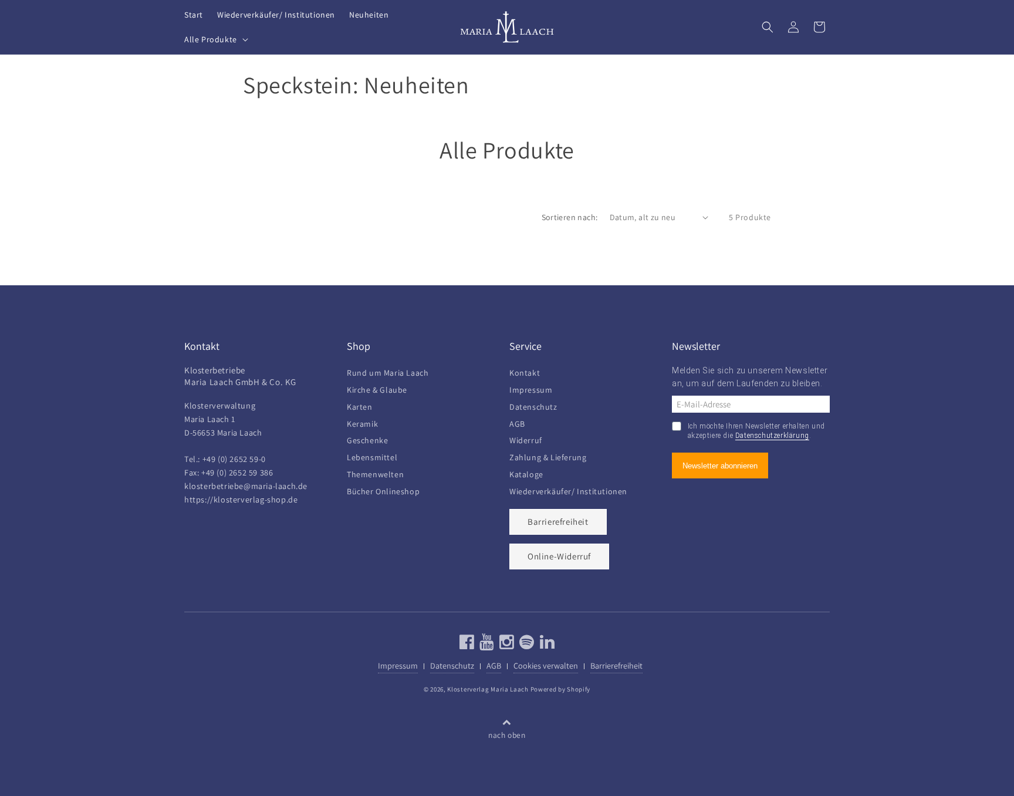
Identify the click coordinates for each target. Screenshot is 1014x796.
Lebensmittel (372, 455)
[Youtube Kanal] (485, 645)
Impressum (530, 388)
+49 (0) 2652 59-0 (234, 458)
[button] (215, 39)
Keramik (362, 422)
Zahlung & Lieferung (547, 455)
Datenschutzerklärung (772, 436)
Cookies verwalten (545, 665)
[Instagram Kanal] (505, 645)
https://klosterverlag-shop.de (241, 499)
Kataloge (526, 472)
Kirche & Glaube (377, 388)
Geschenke (367, 439)
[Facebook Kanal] (467, 645)
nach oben (506, 735)
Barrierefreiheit (558, 521)
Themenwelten (375, 472)
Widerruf (525, 439)
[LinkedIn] (546, 645)
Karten (360, 405)
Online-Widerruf (559, 556)
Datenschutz (533, 405)
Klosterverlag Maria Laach (488, 689)
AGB (517, 422)
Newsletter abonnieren (720, 465)
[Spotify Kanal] (525, 645)
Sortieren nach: (570, 217)
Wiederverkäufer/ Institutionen (568, 489)
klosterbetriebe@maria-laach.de (245, 485)
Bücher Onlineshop (383, 489)
